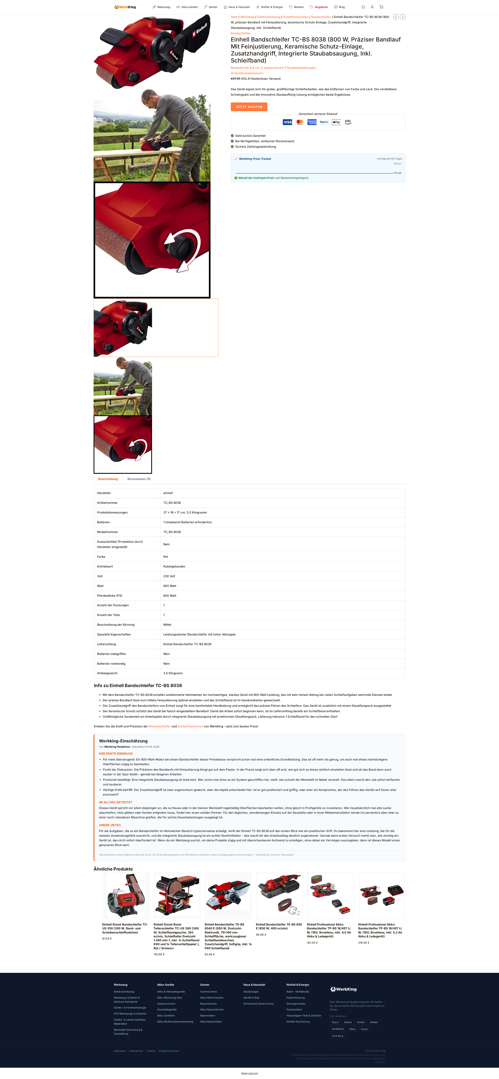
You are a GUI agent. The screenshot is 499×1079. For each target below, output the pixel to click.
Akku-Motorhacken (211, 997)
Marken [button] (299, 7)
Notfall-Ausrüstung (298, 1021)
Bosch (335, 1022)
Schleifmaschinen (296, 17)
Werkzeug (247, 17)
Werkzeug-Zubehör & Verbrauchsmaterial (127, 999)
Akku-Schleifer (166, 1015)
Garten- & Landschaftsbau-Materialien (130, 1021)
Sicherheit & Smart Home (258, 1003)
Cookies (150, 1050)
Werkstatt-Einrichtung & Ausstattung (128, 1031)
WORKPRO (338, 1029)
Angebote (321, 7)
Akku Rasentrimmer (212, 1009)
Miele (352, 1029)
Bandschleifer (321, 17)
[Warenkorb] (381, 7)
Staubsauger (251, 991)
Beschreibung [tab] (108, 479)
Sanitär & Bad (251, 997)
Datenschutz (136, 1050)
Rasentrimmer (208, 1003)
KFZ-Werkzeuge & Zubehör (130, 1013)
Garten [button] (213, 7)
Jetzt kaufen (249, 107)
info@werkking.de (168, 1050)
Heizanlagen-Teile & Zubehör (304, 1015)
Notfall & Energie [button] (272, 7)
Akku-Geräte (165, 984)
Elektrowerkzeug (268, 17)
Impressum (120, 1050)
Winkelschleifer (160, 726)
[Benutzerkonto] (372, 7)
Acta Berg (337, 1035)
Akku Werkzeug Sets (169, 997)
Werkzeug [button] (163, 7)
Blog (342, 7)
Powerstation (294, 1009)
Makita (348, 1022)
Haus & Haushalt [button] (239, 7)
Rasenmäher (207, 1015)
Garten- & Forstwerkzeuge (130, 1007)
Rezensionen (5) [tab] (139, 479)
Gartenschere (208, 991)
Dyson (364, 1029)
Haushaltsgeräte (167, 1009)
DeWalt (374, 1022)
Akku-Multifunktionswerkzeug (175, 1021)
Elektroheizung (296, 997)
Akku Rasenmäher (211, 1021)
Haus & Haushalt (254, 984)
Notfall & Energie (298, 984)
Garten (204, 984)
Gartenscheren (166, 1003)
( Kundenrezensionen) (247, 73)
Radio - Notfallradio (298, 991)
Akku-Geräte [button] (189, 7)
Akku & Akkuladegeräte (171, 991)
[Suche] (363, 7)
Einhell (361, 1022)
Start (234, 17)
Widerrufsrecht (249, 1073)
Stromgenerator (296, 1003)
